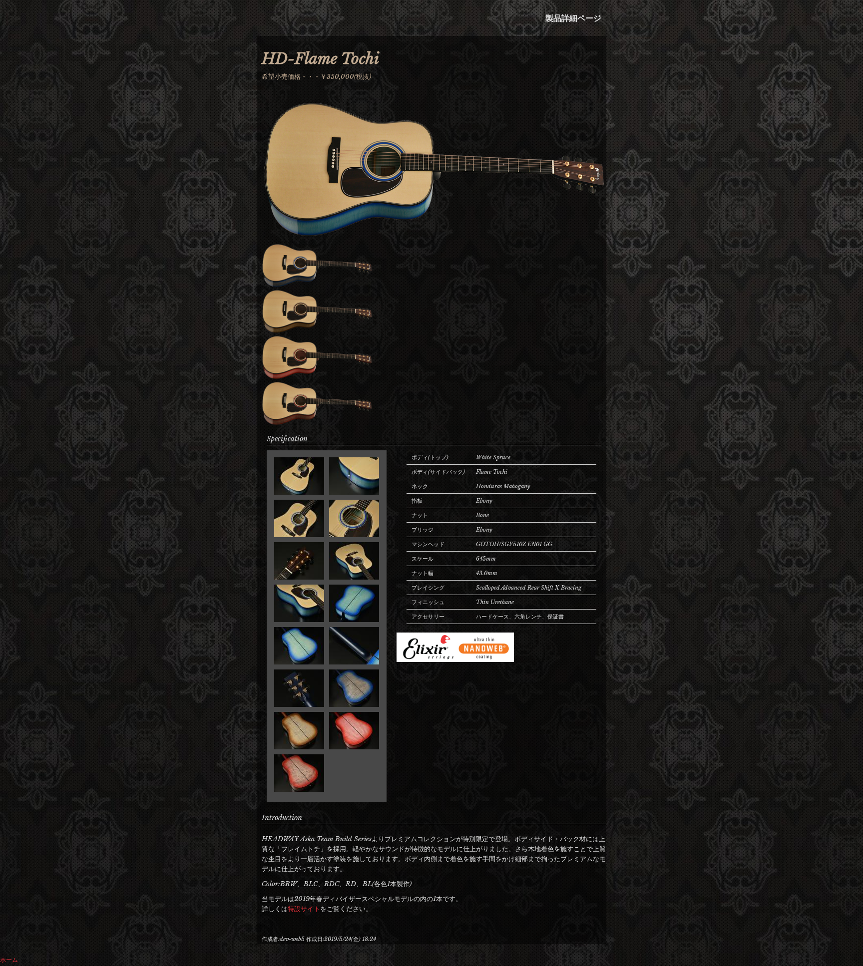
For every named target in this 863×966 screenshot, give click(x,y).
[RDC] (317, 422)
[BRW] (317, 330)
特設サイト (304, 909)
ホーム (9, 960)
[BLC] (317, 284)
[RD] (317, 376)
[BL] (434, 238)
